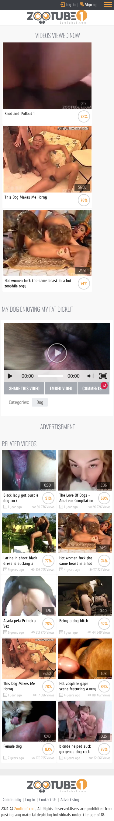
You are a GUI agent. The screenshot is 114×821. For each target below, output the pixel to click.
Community (12, 799)
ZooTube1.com (25, 808)
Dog (39, 402)
